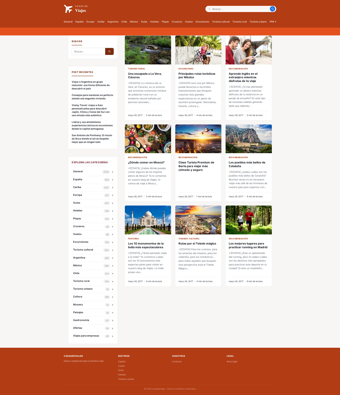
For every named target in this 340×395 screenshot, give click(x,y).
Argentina (112, 21)
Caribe (100, 21)
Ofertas (77, 327)
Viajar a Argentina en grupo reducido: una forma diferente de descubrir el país (91, 85)
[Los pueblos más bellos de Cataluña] (249, 138)
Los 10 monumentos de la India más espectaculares (146, 245)
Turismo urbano (258, 21)
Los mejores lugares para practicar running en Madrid (248, 245)
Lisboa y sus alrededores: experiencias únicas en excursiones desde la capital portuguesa (92, 125)
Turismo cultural (221, 21)
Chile (124, 21)
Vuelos (189, 21)
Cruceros (177, 21)
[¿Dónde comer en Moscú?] (148, 138)
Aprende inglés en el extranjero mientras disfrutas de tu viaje (243, 77)
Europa (90, 21)
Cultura (77, 296)
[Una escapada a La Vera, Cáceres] (148, 50)
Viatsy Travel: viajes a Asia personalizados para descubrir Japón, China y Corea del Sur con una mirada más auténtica (91, 110)
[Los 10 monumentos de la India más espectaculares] (148, 220)
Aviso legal (232, 361)
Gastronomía (81, 320)
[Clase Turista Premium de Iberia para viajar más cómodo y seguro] (198, 138)
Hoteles (154, 21)
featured (133, 238)
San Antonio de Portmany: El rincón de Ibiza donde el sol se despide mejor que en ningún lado (92, 138)
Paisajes (78, 312)
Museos (78, 304)
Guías (144, 21)
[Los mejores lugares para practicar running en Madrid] (249, 220)
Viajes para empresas (86, 335)
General (68, 21)
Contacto (177, 361)
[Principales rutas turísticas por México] (198, 50)
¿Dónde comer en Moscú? (146, 162)
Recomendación (238, 68)
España (79, 21)
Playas (165, 21)
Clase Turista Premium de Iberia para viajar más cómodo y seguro (196, 166)
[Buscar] (272, 9)
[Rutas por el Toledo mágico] (198, 220)
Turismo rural (240, 21)
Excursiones (202, 21)
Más (273, 21)
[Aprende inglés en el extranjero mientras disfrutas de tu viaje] (249, 50)
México (134, 21)
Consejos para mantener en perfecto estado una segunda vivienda (92, 97)
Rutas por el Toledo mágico (197, 243)
